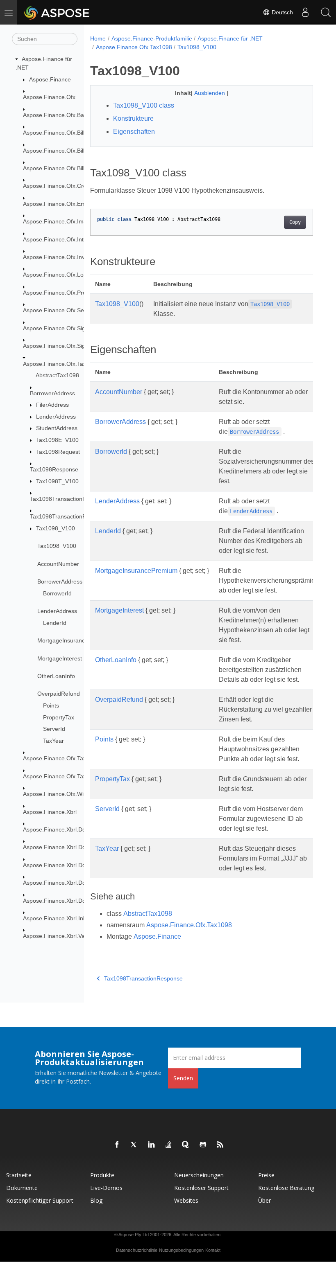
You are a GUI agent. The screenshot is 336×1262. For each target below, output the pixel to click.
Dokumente (22, 1188)
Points (51, 705)
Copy (295, 222)
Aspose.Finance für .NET (230, 38)
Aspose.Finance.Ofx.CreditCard (64, 186)
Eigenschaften (134, 131)
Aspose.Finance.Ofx (49, 97)
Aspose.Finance (50, 79)
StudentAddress (56, 428)
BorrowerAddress (52, 393)
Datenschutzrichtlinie (136, 1250)
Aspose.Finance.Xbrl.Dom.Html (63, 847)
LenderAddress (56, 416)
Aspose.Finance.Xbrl (50, 812)
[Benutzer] (305, 12)
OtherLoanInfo (56, 676)
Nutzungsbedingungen (181, 1250)
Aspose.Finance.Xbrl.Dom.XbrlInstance (74, 882)
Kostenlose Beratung (286, 1188)
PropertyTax (58, 717)
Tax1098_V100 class (143, 105)
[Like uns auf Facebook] (117, 1145)
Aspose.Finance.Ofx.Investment (64, 257)
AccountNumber (58, 564)
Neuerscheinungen (199, 1175)
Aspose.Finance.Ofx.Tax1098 (61, 364)
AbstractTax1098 (57, 375)
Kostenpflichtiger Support (39, 1200)
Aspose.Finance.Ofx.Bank (56, 115)
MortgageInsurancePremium (74, 640)
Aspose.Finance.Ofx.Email (57, 204)
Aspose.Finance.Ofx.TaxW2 (59, 776)
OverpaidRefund (58, 693)
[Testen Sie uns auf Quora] (186, 1145)
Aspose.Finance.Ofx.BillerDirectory (68, 150)
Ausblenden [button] (210, 93)
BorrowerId (57, 593)
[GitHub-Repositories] (203, 1145)
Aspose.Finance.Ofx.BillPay (58, 168)
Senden (183, 1078)
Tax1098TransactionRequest (67, 499)
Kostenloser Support (201, 1188)
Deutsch (281, 12)
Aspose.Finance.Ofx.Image (58, 221)
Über (264, 1200)
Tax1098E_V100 (57, 440)
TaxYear (53, 740)
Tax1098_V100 (55, 528)
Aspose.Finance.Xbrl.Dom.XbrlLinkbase (74, 900)
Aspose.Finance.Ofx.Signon (59, 328)
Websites (186, 1200)
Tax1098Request (58, 451)
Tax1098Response (54, 469)
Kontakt (212, 1250)
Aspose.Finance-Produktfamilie (151, 38)
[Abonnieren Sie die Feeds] (220, 1145)
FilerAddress (52, 404)
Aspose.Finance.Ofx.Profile (58, 292)
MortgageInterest (59, 658)
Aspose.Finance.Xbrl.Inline (57, 918)
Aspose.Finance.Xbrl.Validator (62, 936)
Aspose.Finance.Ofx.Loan (56, 274)
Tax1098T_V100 (57, 481)
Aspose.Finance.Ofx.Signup (59, 346)
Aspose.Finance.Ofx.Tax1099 (61, 758)
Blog (96, 1200)
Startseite (19, 1175)
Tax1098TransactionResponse (69, 516)
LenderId (54, 623)
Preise (266, 1175)
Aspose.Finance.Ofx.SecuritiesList (67, 310)
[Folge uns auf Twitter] (134, 1145)
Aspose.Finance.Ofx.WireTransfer (67, 794)
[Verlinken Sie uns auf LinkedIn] (151, 1145)
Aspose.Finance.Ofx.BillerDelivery (67, 132)
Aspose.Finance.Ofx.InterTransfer (67, 239)
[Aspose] (57, 12)
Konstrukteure (133, 118)
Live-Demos (106, 1188)
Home (98, 38)
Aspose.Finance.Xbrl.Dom (57, 829)
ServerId (54, 729)
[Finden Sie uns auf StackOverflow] (168, 1145)
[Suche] (326, 12)
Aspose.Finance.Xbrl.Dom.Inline (64, 865)
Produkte (102, 1175)
